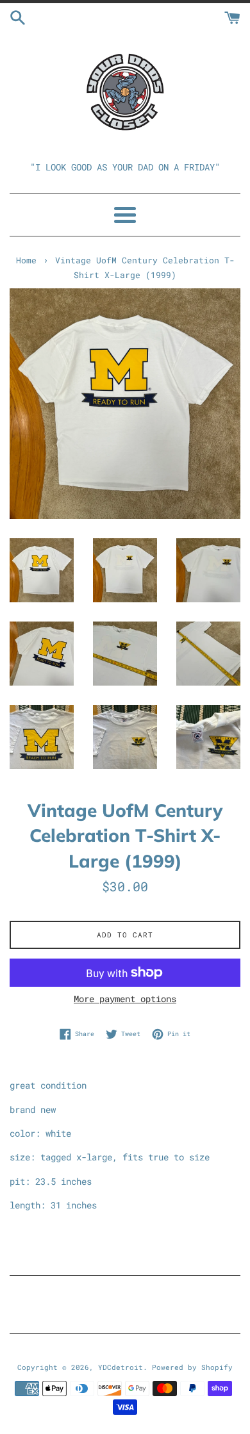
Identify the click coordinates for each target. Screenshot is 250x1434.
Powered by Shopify (192, 1367)
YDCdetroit (120, 1367)
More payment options (125, 999)
